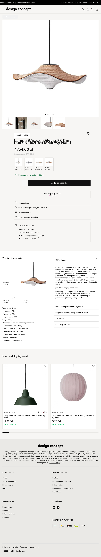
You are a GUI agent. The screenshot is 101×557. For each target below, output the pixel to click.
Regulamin (24, 547)
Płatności (5, 510)
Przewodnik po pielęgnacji (62, 488)
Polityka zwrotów (9, 514)
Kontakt (55, 478)
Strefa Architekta (9, 481)
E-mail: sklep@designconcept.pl (31, 235)
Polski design (57, 485)
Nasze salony (7, 485)
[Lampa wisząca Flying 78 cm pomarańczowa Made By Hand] (50, 68)
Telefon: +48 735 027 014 (29, 232)
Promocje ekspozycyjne (61, 481)
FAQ (4, 488)
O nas (4, 478)
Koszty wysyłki (7, 507)
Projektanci (56, 492)
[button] (45, 114)
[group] (25, 396)
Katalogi (5, 517)
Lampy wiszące (11, 17)
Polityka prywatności (10, 547)
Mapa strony (34, 547)
